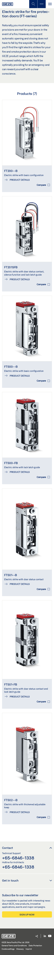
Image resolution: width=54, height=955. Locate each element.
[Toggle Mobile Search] (33, 4)
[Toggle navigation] (50, 4)
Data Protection (35, 945)
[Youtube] (49, 936)
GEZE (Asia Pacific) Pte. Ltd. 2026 (15, 942)
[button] (37, 936)
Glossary (20, 949)
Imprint (29, 949)
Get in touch (10, 880)
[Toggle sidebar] (41, 4)
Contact (7, 847)
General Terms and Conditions (14, 945)
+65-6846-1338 (18, 857)
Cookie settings (8, 949)
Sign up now (27, 914)
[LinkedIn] (45, 936)
